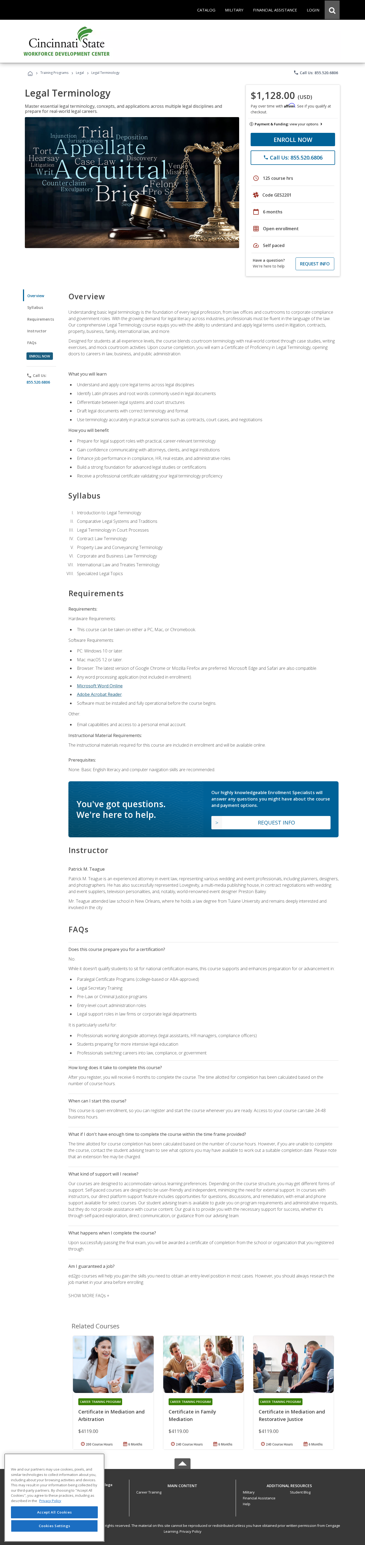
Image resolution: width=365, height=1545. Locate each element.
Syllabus (35, 307)
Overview (35, 295)
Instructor (37, 330)
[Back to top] (182, 1484)
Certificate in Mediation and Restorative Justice (292, 1415)
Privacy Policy (190, 1531)
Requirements (40, 319)
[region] (54, 1498)
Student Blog (300, 1492)
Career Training (148, 1492)
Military (249, 1492)
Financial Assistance (259, 1498)
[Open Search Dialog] (332, 10)
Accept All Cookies (54, 1512)
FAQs (32, 342)
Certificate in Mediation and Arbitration (111, 1415)
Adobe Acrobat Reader (99, 694)
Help (246, 1504)
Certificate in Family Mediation (192, 1415)
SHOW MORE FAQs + (88, 1296)
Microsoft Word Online (100, 686)
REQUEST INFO (315, 264)
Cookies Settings (54, 1525)
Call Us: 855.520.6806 (315, 72)
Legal (80, 72)
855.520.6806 (38, 382)
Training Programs (54, 72)
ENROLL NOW (293, 140)
